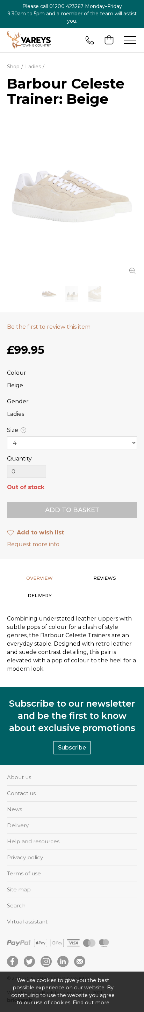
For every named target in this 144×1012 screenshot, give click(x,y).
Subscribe (72, 747)
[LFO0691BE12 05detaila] (71, 294)
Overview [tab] (39, 578)
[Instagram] (46, 961)
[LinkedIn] (63, 961)
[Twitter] (29, 961)
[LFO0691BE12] (72, 196)
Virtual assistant (27, 921)
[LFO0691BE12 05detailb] (95, 294)
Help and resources (33, 841)
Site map (19, 889)
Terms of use (24, 873)
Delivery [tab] (40, 595)
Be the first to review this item (49, 327)
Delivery (18, 825)
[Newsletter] (79, 961)
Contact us (21, 793)
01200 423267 (66, 6)
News (14, 809)
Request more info (33, 544)
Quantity (19, 458)
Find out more (91, 1002)
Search (16, 905)
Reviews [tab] (104, 578)
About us (19, 777)
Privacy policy (25, 857)
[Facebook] (12, 961)
